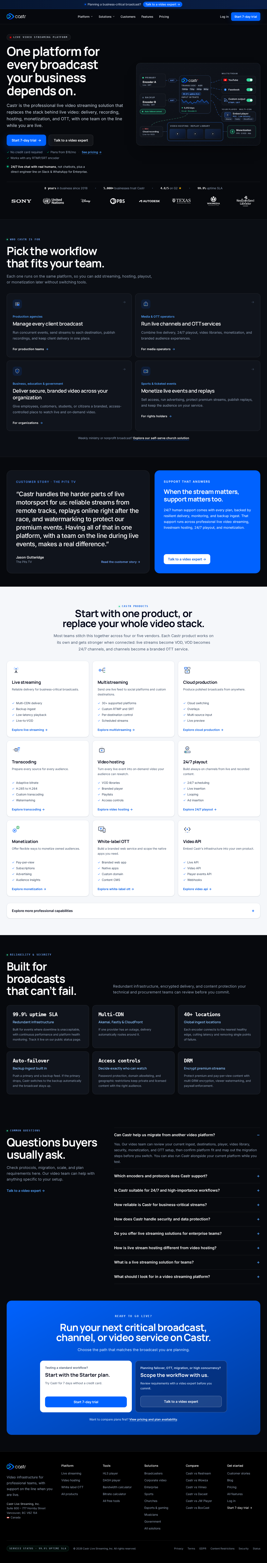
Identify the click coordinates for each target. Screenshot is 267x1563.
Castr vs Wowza (197, 1480)
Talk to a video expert (162, 4)
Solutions (105, 16)
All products (69, 1494)
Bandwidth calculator (117, 1487)
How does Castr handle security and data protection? (162, 1219)
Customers (128, 16)
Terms (191, 1548)
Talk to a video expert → (187, 559)
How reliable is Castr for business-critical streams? (160, 1204)
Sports (148, 1494)
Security (244, 1548)
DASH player (111, 1480)
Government (152, 1521)
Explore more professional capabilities (42, 911)
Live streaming (71, 1473)
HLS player (110, 1473)
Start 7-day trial (245, 16)
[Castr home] (17, 16)
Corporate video (155, 1480)
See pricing (92, 152)
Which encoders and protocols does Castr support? (160, 1176)
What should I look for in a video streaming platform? (162, 1276)
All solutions (152, 1528)
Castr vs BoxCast (197, 1507)
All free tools (111, 1501)
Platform (83, 16)
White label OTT (72, 1487)
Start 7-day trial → (239, 1507)
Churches (150, 1501)
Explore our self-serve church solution (161, 438)
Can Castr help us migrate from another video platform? (164, 1135)
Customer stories (238, 1473)
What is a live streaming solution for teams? (154, 1262)
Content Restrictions (222, 1548)
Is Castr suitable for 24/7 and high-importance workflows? (167, 1190)
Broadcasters (153, 1473)
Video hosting (70, 1480)
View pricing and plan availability (153, 1419)
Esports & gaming (156, 1507)
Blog (230, 1480)
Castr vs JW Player (199, 1501)
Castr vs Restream (198, 1473)
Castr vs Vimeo (196, 1487)
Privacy (178, 1548)
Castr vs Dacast (197, 1494)
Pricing (164, 16)
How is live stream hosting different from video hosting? (165, 1248)
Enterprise (151, 1487)
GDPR (202, 1548)
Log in (224, 16)
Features (147, 16)
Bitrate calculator (114, 1494)
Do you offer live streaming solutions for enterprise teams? (168, 1233)
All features (235, 1494)
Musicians (151, 1514)
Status (256, 1548)
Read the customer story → (120, 562)
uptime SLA (210, 188)
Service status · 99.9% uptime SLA (37, 1548)
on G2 (171, 188)
